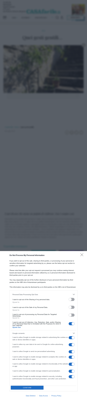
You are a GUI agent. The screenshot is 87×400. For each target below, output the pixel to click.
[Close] (82, 255)
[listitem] (43, 294)
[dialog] (43, 325)
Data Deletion (31, 396)
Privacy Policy (56, 396)
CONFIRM (27, 388)
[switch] (72, 299)
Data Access (43, 396)
